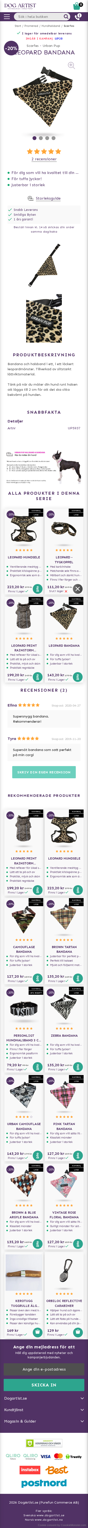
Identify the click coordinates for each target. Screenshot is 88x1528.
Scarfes (69, 26)
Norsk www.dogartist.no (44, 1519)
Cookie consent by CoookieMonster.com (62, 1525)
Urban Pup (51, 46)
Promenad (31, 26)
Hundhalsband (51, 26)
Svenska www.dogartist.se (44, 1515)
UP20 (59, 38)
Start (18, 26)
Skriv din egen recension (44, 772)
